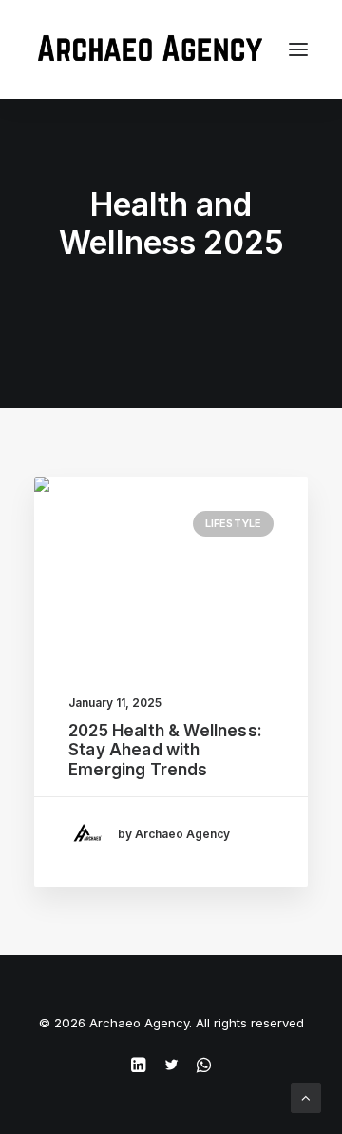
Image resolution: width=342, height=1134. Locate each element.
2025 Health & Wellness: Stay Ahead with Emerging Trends (165, 750)
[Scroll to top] (306, 1096)
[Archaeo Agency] (149, 49)
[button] (171, 567)
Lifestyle (233, 523)
